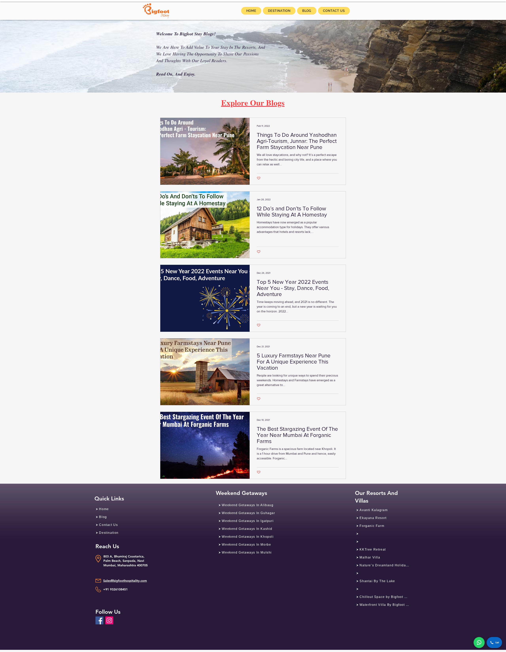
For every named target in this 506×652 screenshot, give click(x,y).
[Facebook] (99, 620)
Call (497, 642)
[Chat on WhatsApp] (479, 642)
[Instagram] (109, 620)
